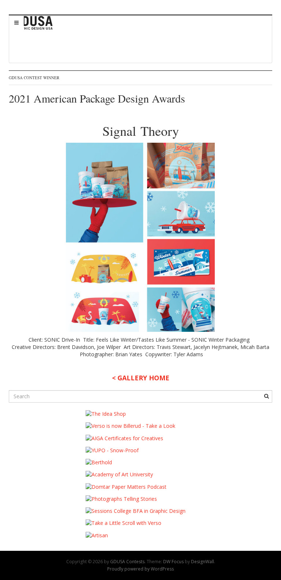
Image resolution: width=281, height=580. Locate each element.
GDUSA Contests (127, 561)
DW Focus (173, 561)
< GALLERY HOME (140, 377)
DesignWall (202, 561)
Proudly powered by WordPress (140, 569)
